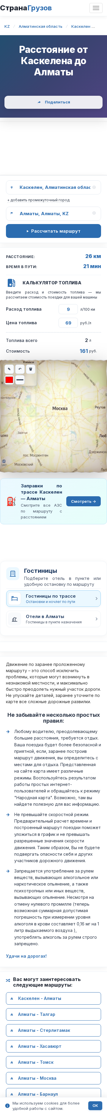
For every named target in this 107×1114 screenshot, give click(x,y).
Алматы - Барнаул (38, 1094)
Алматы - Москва (37, 1078)
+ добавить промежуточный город (38, 200)
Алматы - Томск (36, 1062)
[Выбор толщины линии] (20, 380)
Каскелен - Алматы (39, 998)
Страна (26, 8)
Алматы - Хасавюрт (40, 1046)
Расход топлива (24, 309)
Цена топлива (21, 322)
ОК (95, 1105)
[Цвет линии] (9, 380)
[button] (53, 619)
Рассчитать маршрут (56, 231)
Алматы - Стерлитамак (44, 1030)
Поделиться (57, 102)
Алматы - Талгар (36, 1014)
